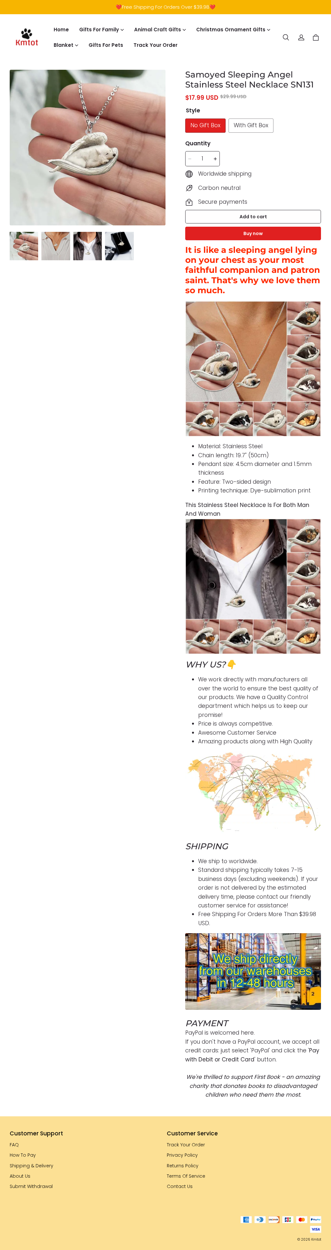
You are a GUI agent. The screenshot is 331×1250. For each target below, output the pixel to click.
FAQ (14, 1145)
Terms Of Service (186, 1176)
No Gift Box (205, 125)
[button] (285, 37)
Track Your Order (155, 45)
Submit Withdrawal (31, 1186)
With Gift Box (251, 125)
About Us (20, 1176)
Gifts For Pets (106, 45)
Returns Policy (182, 1165)
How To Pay (23, 1155)
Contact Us (180, 1186)
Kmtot (316, 1239)
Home (61, 29)
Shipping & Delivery (31, 1165)
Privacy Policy (182, 1155)
